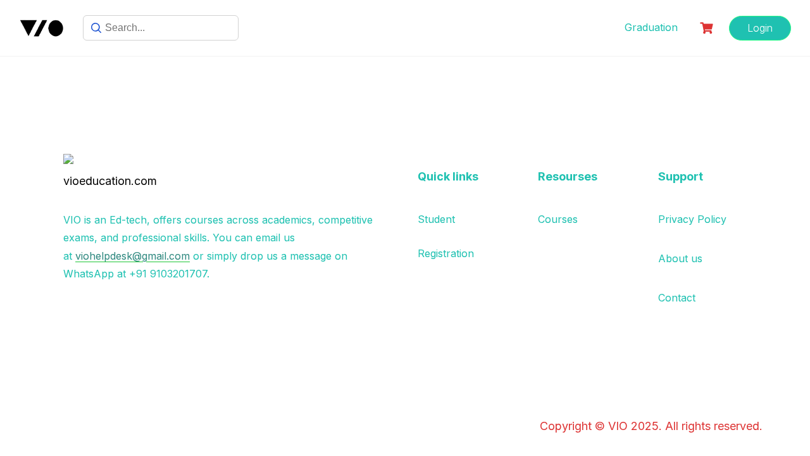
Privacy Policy (692, 219)
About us (680, 258)
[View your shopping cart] (708, 28)
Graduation (651, 27)
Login (760, 28)
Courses (558, 219)
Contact (676, 297)
